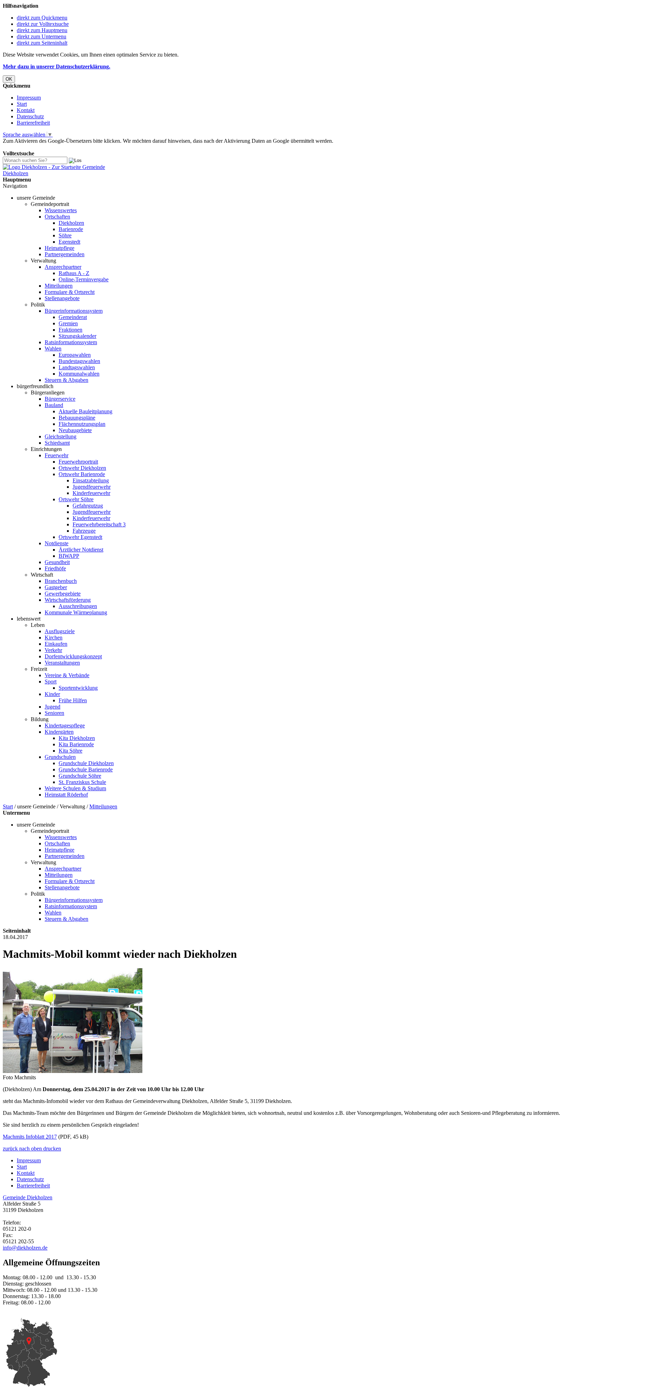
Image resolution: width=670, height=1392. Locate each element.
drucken (52, 1149)
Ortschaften (57, 217)
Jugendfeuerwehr (92, 487)
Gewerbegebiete (63, 594)
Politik (38, 305)
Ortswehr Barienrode (82, 474)
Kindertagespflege (65, 725)
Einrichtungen (46, 449)
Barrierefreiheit (33, 123)
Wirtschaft (42, 575)
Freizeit (39, 669)
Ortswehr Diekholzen (82, 468)
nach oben (30, 1149)
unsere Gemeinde (36, 198)
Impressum (29, 98)
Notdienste (56, 543)
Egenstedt (69, 242)
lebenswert (28, 619)
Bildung (40, 719)
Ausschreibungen (78, 606)
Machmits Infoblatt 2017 (30, 1137)
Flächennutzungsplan (82, 424)
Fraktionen (70, 330)
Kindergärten (59, 732)
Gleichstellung (60, 436)
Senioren (54, 713)
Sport (51, 681)
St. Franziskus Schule (82, 782)
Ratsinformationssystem (71, 342)
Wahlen (53, 348)
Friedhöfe (55, 568)
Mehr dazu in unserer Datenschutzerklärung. (56, 66)
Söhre (65, 235)
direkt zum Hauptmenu (42, 30)
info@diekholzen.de (25, 1248)
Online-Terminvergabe (84, 279)
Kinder (52, 694)
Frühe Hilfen (73, 700)
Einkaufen (56, 644)
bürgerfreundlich (35, 386)
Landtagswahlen (77, 367)
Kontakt (26, 110)
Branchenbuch (61, 581)
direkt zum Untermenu (41, 36)
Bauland (54, 405)
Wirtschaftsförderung (68, 600)
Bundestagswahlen (79, 361)
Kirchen (53, 638)
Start (22, 104)
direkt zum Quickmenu (42, 18)
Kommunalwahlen (79, 374)
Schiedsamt (57, 443)
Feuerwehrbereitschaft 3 (99, 524)
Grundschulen (60, 757)
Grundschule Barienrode (86, 769)
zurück (10, 1149)
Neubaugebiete (75, 430)
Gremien (68, 323)
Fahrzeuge (84, 531)
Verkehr (53, 650)
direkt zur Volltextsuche (43, 24)
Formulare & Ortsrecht (70, 292)
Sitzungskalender (77, 336)
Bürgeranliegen (48, 392)
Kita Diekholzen (77, 738)
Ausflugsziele (60, 631)
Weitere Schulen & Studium (75, 788)
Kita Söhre (70, 751)
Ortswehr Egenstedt (80, 537)
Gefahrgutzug (88, 506)
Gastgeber (56, 587)
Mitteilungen (59, 286)
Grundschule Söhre (80, 776)
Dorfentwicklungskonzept (73, 656)
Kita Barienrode (76, 744)
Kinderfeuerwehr (91, 493)
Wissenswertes (61, 210)
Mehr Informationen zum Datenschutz (45, 147)
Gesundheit (57, 562)
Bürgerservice (60, 399)
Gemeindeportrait (50, 204)
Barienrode (71, 229)
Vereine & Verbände (67, 675)
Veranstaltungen (62, 663)
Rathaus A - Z (74, 273)
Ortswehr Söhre (76, 499)
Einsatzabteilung (91, 480)
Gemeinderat (73, 317)
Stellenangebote (62, 298)
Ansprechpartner (63, 267)
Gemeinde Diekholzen (27, 1197)
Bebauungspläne (77, 418)
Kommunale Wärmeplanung (76, 612)
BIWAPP (69, 556)
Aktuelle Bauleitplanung (85, 411)
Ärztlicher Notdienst (81, 550)
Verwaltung (43, 261)
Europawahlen (75, 355)
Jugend (52, 707)
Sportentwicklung (78, 688)
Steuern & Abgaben (66, 380)
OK (9, 79)
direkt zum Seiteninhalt (42, 43)
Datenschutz (30, 116)
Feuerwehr (56, 455)
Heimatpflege (59, 248)
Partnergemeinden (64, 254)
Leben (38, 625)
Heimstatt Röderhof (66, 795)
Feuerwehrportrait (78, 462)
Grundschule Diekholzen (86, 763)
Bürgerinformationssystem (74, 311)
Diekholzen (71, 223)
